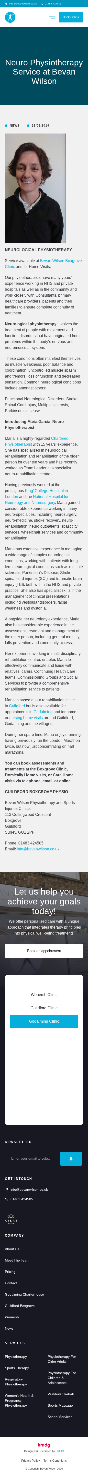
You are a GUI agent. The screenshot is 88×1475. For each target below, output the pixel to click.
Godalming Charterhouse (24, 1294)
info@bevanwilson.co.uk (38, 849)
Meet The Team (17, 1260)
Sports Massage (60, 1405)
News (9, 1328)
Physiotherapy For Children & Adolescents (62, 1378)
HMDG (60, 1451)
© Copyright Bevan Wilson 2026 (44, 1468)
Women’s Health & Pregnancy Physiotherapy (19, 1400)
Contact (11, 1283)
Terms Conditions (55, 1460)
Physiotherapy (16, 1357)
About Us (12, 1249)
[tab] (44, 1021)
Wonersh (12, 1317)
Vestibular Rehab (61, 1394)
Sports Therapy (17, 1368)
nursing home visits (26, 718)
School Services (60, 1417)
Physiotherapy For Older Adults (62, 1359)
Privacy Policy (30, 1460)
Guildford (17, 706)
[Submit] (71, 1159)
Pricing (10, 1272)
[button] (51, 16)
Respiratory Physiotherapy (16, 1381)
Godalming (43, 712)
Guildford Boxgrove (20, 1306)
